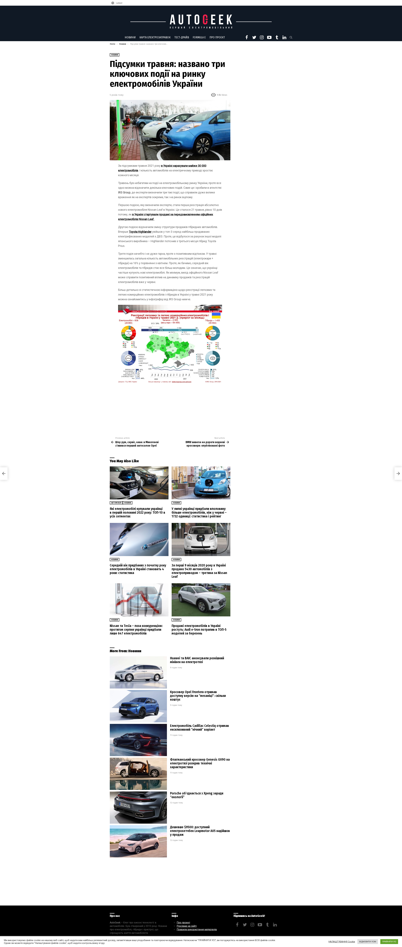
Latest (119, 3)
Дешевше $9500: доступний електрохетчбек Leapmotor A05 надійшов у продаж (200, 831)
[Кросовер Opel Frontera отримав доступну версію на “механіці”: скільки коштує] (138, 706)
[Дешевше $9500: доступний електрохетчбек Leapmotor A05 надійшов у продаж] (138, 841)
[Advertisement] (170, 409)
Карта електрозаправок (155, 37)
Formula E (199, 37)
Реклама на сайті (187, 926)
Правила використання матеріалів (197, 929)
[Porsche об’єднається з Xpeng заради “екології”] (138, 807)
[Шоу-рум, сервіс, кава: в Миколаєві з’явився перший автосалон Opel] (4, 473)
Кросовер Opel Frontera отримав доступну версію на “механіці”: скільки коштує (198, 696)
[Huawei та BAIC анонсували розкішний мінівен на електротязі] (138, 672)
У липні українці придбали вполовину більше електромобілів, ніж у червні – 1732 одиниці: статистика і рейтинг (199, 512)
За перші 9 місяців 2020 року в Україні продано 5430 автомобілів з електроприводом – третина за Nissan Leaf (199, 571)
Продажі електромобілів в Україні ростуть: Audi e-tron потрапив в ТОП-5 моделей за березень (199, 629)
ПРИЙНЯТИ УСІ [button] (389, 941)
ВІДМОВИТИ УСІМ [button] (367, 941)
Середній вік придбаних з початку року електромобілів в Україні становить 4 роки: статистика (138, 569)
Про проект (217, 37)
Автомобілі (116, 503)
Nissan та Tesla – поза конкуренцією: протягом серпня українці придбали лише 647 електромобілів (136, 629)
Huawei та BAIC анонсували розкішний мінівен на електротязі (197, 660)
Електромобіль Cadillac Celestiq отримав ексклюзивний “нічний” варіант (199, 728)
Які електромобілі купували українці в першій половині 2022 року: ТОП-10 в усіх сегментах (137, 512)
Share (113, 104)
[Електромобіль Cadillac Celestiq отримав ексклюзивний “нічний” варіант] (138, 740)
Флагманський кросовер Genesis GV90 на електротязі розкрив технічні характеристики (200, 763)
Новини (130, 37)
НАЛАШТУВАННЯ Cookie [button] (342, 941)
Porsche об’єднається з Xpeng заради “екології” (196, 795)
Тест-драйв (181, 37)
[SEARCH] (291, 37)
